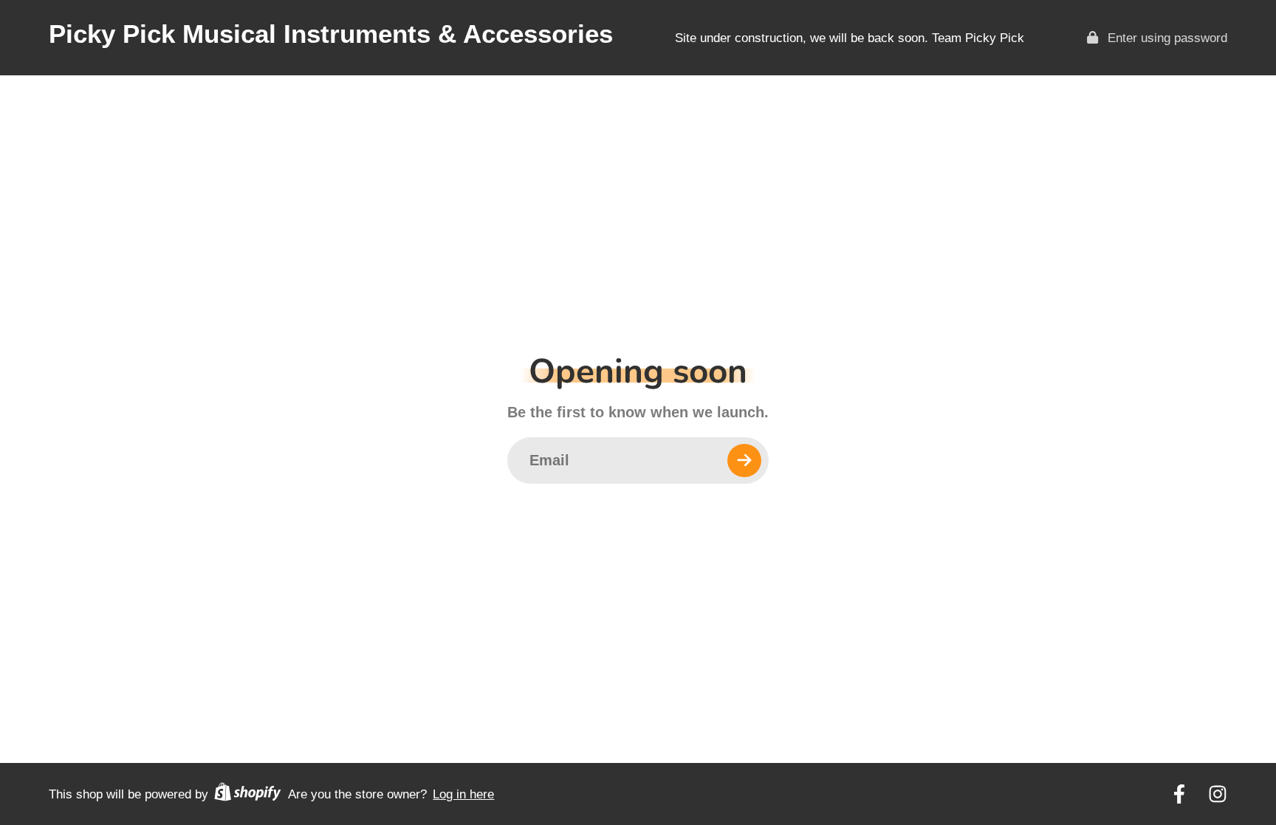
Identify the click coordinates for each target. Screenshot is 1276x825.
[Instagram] (1217, 794)
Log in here (463, 794)
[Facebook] (1179, 794)
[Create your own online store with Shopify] (247, 794)
